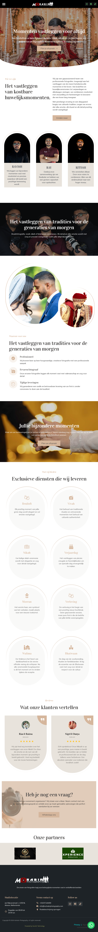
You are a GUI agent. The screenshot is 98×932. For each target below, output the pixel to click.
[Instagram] (86, 4)
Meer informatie (26, 521)
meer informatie (70, 523)
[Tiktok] (95, 4)
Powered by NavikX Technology (35, 926)
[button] (3, 4)
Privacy (77, 925)
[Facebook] (91, 4)
